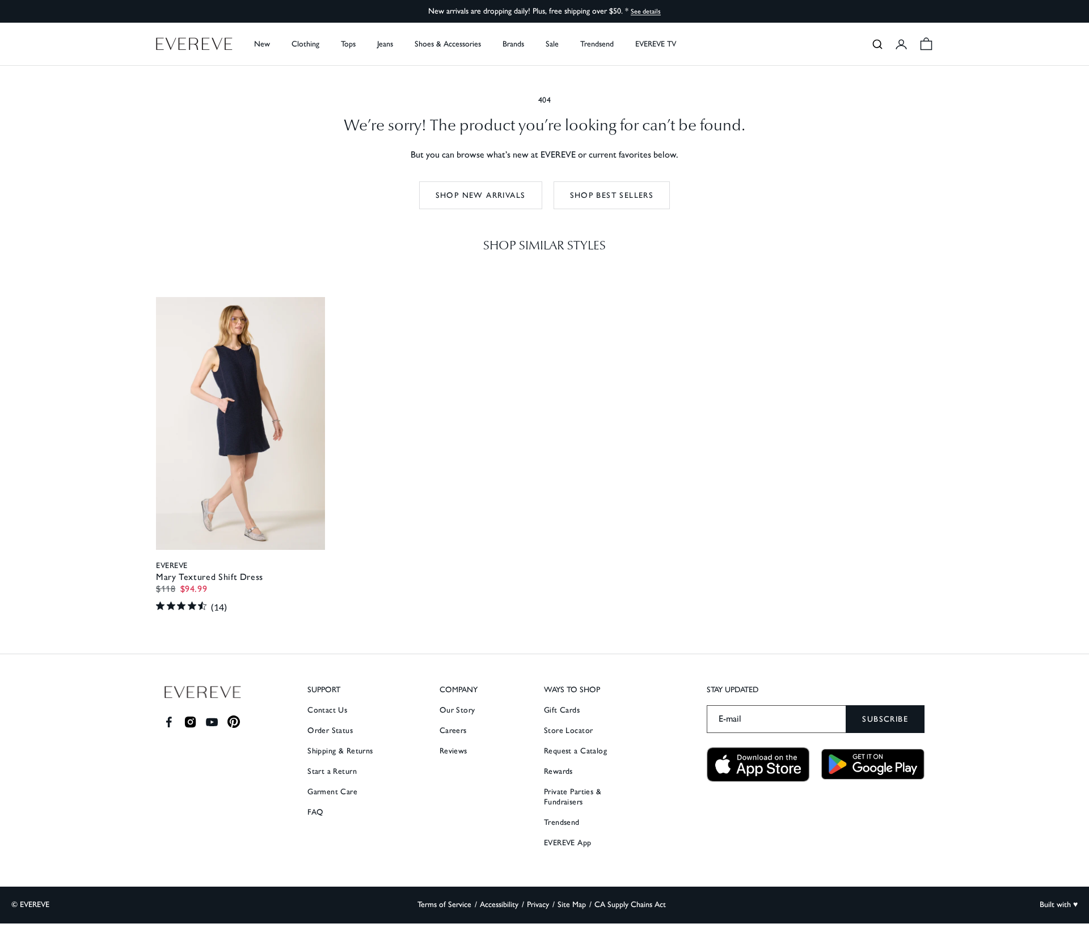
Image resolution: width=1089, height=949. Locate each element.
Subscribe (885, 719)
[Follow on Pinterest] (233, 721)
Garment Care (332, 792)
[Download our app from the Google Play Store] (873, 764)
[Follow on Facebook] (168, 721)
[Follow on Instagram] (190, 721)
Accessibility (499, 904)
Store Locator (568, 730)
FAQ (315, 812)
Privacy (538, 904)
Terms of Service (444, 904)
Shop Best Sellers (612, 195)
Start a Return (332, 771)
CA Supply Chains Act (630, 904)
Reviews (453, 751)
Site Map (572, 904)
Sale (552, 44)
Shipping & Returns (340, 751)
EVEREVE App (568, 843)
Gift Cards (562, 710)
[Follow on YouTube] (211, 721)
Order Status (330, 730)
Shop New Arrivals (481, 195)
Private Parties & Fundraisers (572, 797)
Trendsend (597, 44)
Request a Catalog (575, 751)
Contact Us (327, 710)
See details (646, 11)
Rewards (558, 771)
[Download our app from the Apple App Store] (758, 764)
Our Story (457, 710)
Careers (453, 730)
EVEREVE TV (655, 44)
